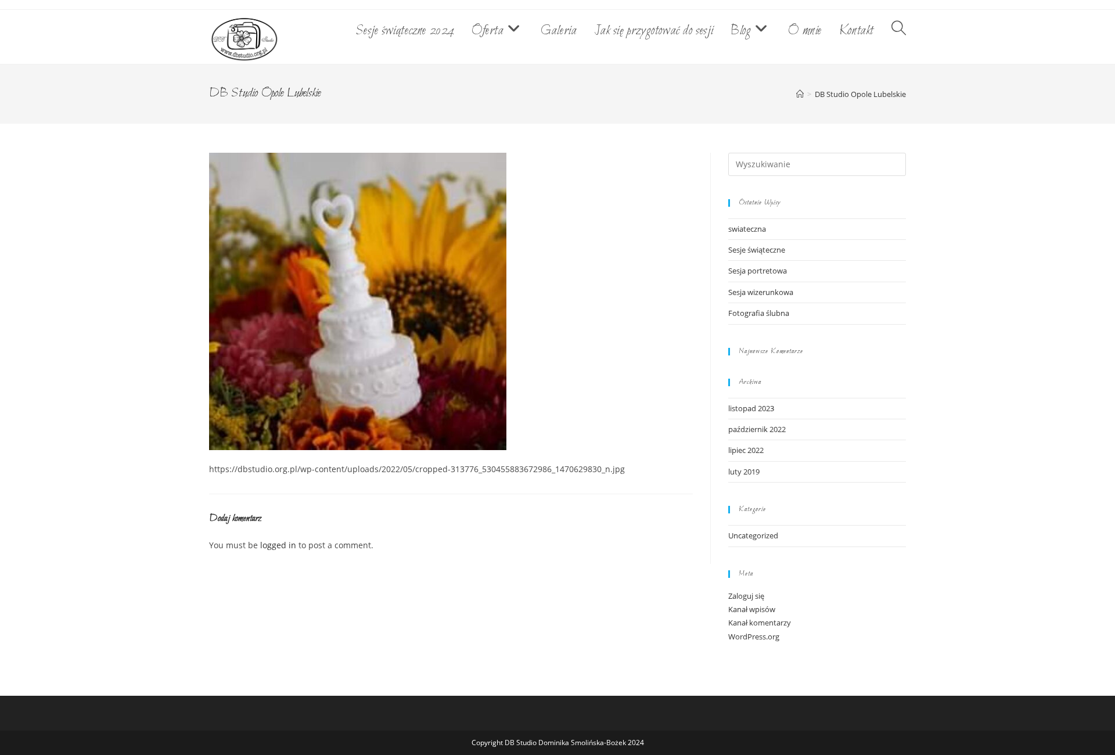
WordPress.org (753, 636)
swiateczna (747, 229)
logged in (278, 545)
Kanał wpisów (751, 609)
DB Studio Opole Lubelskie (860, 94)
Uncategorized (753, 535)
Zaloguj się (746, 596)
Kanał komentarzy (759, 622)
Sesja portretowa (757, 270)
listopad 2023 (751, 408)
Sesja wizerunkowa (760, 292)
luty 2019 (744, 471)
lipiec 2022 (746, 450)
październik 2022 (757, 429)
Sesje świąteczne (756, 250)
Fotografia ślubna (758, 313)
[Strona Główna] (800, 94)
